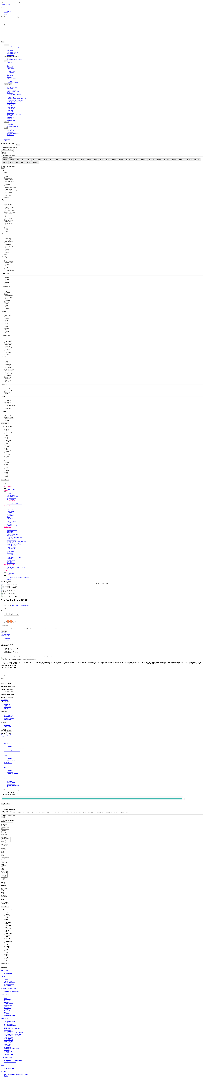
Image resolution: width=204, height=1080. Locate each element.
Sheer (6, 267)
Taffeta (7, 331)
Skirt (6, 225)
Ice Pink (7, 451)
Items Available (8, 640)
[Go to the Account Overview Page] (1, 7)
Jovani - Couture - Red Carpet (14, 544)
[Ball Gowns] (5, 830)
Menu (2, 41)
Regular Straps (9, 417)
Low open (8, 266)
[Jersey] (3, 869)
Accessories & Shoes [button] (6, 1057)
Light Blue (8, 440)
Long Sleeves (8, 403)
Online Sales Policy (6, 634)
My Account (7, 9)
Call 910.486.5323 (5, 4)
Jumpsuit (9, 519)
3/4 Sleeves (8, 402)
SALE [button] (2, 1065)
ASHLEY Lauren (11, 533)
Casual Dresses (9, 179)
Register (6, 12)
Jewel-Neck (8, 366)
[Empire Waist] (4, 888)
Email (5, 705)
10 (46, 160)
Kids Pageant (10, 499)
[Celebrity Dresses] (6, 838)
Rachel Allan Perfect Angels (14, 557)
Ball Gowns (8, 204)
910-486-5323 (7, 707)
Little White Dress (10, 212)
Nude (6, 467)
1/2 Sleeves (8, 400)
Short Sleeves (8, 407)
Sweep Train (8, 351)
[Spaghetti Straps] (5, 903)
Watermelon (8, 457)
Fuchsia (7, 456)
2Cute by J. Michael (12, 530)
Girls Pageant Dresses (10, 187)
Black (6, 472)
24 (90, 160)
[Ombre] (3, 855)
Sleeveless (8, 408)
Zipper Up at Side (9, 270)
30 (108, 160)
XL (29, 163)
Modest (7, 215)
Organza (7, 325)
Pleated (7, 249)
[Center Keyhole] (6, 840)
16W (129, 160)
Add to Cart (4, 631)
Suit (6, 226)
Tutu (6, 229)
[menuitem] (103, 10)
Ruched (7, 252)
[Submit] (18, 17)
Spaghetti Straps (9, 418)
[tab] (103, 488)
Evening (7, 184)
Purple (7, 446)
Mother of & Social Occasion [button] (8, 988)
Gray (6, 473)
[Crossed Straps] (5, 845)
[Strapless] (5, 905)
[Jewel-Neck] (5, 884)
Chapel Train (8, 343)
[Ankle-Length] (4, 872)
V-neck (7, 382)
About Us (6, 713)
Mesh (6, 323)
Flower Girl (8, 186)
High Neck (8, 364)
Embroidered (8, 297)
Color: (2, 618)
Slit (6, 254)
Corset (7, 243)
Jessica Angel (10, 538)
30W (182, 160)
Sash (6, 307)
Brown (7, 470)
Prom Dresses (8, 192)
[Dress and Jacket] (5, 833)
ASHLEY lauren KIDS (13, 534)
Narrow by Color (7, 426)
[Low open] (5, 848)
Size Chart (3, 632)
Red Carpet (8, 195)
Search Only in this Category (10, 147)
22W (152, 160)
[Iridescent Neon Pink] (14, 621)
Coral (6, 464)
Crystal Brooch (9, 295)
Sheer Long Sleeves (10, 405)
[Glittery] (3, 851)
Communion (8, 183)
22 (83, 160)
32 (115, 160)
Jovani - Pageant (11, 550)
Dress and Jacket (9, 207)
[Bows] (4, 861)
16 (65, 160)
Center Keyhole (9, 241)
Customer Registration (6, 734)
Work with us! (8, 719)
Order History (7, 726)
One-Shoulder (9, 370)
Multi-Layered (9, 246)
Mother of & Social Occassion (12, 751)
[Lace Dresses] (5, 834)
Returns (6, 708)
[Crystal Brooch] (4, 862)
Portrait (7, 372)
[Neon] (3, 854)
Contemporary (10, 515)
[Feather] (3, 868)
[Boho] (5, 831)
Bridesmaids (8, 178)
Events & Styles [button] (5, 994)
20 (77, 160)
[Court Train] (4, 876)
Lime (6, 435)
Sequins (7, 308)
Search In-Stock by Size (9, 155)
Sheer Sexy (8, 221)
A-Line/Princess (9, 389)
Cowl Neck (8, 361)
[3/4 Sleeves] (5, 895)
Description (7, 638)
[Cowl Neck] (5, 879)
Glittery (7, 277)
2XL (36, 163)
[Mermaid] (4, 889)
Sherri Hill (9, 558)
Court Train (8, 344)
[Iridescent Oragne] (8, 621)
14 (59, 160)
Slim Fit (7, 393)
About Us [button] (6, 767)
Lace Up (7, 264)
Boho (6, 205)
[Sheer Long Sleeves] (5, 898)
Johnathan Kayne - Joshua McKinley (16, 541)
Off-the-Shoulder (9, 369)
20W (144, 160)
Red (6, 461)
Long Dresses (8, 213)
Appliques (8, 291)
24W (159, 160)
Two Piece (8, 231)
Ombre (7, 282)
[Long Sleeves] (5, 896)
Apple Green (8, 432)
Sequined (7, 328)
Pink (6, 453)
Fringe (7, 302)
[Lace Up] (5, 847)
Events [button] (5, 778)
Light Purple (8, 450)
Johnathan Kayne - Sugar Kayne (15, 543)
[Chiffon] (3, 867)
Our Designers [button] (4, 1018)
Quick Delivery (25, 605)
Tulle (6, 333)
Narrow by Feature (8, 170)
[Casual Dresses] (7, 826)
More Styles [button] (4, 1071)
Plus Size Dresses (11, 521)
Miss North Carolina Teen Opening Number (18, 577)
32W (190, 160)
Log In (5, 14)
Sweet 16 (7, 197)
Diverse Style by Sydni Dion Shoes (16, 567)
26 (96, 160)
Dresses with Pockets (12, 525)
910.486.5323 (4, 700)
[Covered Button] (5, 844)
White (7, 477)
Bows (6, 294)
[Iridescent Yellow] (11, 621)
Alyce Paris (10, 531)
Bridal (7, 176)
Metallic (7, 279)
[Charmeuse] (3, 865)
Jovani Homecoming (12, 547)
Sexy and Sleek (9, 220)
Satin (6, 326)
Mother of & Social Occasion (14, 504)
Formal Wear (10, 518)
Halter (7, 362)
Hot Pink (7, 454)
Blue (6, 443)
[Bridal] (7, 823)
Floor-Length (8, 346)
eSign (2, 736)
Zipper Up (8, 269)
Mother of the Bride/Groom (12, 190)
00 (13, 160)
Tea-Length (8, 352)
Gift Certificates (11, 489)
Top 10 (9, 579)
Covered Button (9, 261)
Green (7, 434)
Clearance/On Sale (11, 573)
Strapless (7, 378)
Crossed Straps (9, 262)
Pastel (6, 284)
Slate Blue (8, 442)
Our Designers (8, 763)
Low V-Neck (8, 367)
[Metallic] (3, 853)
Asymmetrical (8, 341)
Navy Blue (8, 445)
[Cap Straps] (5, 901)
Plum (6, 459)
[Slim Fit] (4, 891)
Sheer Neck (8, 377)
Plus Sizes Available (10, 251)
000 (6, 160)
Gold (6, 469)
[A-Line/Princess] (4, 887)
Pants (6, 217)
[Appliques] (4, 858)
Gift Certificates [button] (5, 970)
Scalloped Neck (9, 374)
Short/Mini (8, 349)
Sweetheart (8, 380)
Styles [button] (5, 755)
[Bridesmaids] (7, 824)
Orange (7, 462)
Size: (2, 611)
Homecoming (8, 189)
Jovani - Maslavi (11, 548)
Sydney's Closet (11, 560)
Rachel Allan (10, 555)
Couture (9, 493)
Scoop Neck (8, 375)
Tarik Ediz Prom (11, 563)
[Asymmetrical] (4, 874)
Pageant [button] (6, 743)
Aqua (6, 437)
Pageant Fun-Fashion (12, 496)
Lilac (6, 448)
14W (121, 160)
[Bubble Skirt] (6, 837)
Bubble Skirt (8, 238)
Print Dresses (8, 218)
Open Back (8, 247)
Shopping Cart (7, 11)
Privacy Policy (8, 716)
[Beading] (4, 860)
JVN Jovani (10, 554)
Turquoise (8, 438)
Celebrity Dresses (9, 239)
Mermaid (7, 392)
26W (167, 160)
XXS (197, 160)
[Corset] (6, 841)
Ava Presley (10, 535)
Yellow (7, 429)
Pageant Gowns (11, 495)
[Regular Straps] (5, 902)
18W (136, 160)
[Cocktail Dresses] (7, 827)
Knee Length (8, 347)
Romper (9, 522)
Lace (6, 303)
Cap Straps (8, 415)
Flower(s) (7, 300)
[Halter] (5, 881)
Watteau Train (8, 354)
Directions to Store (9, 718)
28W (174, 160)
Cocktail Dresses (9, 181)
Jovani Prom (10, 553)
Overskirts (9, 524)
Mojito (7, 430)
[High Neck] (5, 882)
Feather (7, 299)
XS (6, 163)
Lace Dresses (8, 209)
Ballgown (9, 512)
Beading (7, 292)
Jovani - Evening (11, 545)
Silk (6, 329)
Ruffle (7, 305)
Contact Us (7, 704)
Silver (6, 475)
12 (52, 160)
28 (102, 160)
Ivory (6, 465)
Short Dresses (8, 223)
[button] (6, 45)
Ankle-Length (9, 340)
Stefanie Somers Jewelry (13, 568)
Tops (6, 228)
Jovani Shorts (10, 551)
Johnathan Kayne (11, 540)
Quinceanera (8, 194)
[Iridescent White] (5, 621)
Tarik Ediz (9, 561)
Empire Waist (8, 390)
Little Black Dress (10, 210)
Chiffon (7, 317)
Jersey (7, 320)
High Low (8, 244)
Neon (6, 280)
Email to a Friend (5, 635)
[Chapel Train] (4, 875)
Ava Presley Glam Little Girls (14, 537)
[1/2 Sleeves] (5, 894)
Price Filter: (6, 149)
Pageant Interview (11, 498)
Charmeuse (8, 315)
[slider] (183, 799)
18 (71, 160)
